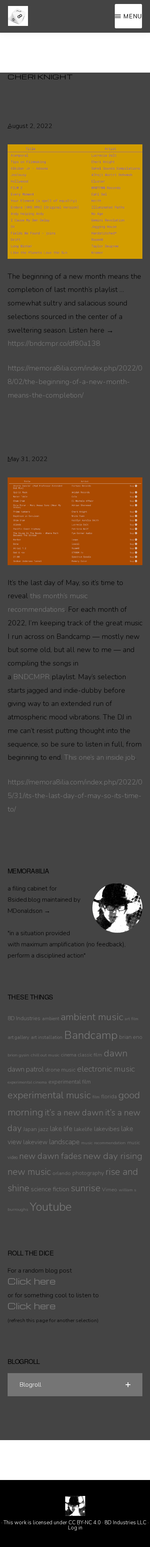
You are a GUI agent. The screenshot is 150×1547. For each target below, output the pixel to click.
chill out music (45, 1055)
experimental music (49, 1095)
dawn (116, 1053)
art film (131, 1019)
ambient (50, 1018)
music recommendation (103, 1143)
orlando (61, 1173)
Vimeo (109, 1189)
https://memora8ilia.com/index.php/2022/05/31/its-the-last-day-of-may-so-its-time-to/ (75, 795)
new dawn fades (50, 1156)
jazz (43, 1129)
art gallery (18, 1037)
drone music (60, 1070)
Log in (75, 1527)
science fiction (50, 1189)
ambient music (92, 1017)
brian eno (130, 1037)
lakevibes (107, 1129)
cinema (68, 1055)
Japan (30, 1129)
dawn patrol (26, 1069)
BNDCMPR (31, 677)
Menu (132, 16)
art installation (46, 1037)
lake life (61, 1128)
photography (88, 1173)
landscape (64, 1142)
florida (109, 1096)
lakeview (35, 1142)
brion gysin (18, 1055)
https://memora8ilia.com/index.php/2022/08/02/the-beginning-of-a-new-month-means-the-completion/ (75, 381)
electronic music (106, 1068)
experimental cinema (27, 1082)
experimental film (69, 1082)
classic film (90, 1055)
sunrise (85, 1188)
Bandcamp (91, 1035)
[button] (75, 1384)
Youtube (51, 1207)
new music (29, 1172)
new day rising (112, 1156)
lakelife (83, 1129)
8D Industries (24, 1018)
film (96, 1097)
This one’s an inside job (99, 757)
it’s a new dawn (74, 1113)
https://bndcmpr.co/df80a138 (54, 343)
